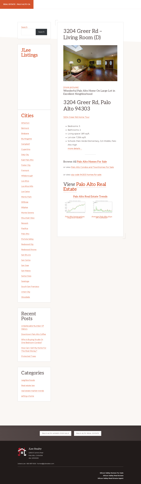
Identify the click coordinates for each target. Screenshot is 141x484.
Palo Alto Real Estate (84, 187)
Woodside (25, 297)
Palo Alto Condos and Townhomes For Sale (92, 167)
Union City (25, 292)
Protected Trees (28, 356)
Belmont (25, 128)
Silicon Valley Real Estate (113, 475)
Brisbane (25, 133)
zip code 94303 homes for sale (86, 175)
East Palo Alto (27, 160)
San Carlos (25, 260)
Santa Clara (26, 276)
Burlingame (26, 139)
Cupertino (25, 149)
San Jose (25, 265)
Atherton (25, 123)
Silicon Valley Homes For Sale (111, 473)
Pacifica (24, 228)
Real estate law (28, 385)
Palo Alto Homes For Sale (92, 161)
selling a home (27, 396)
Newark (24, 223)
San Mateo (26, 271)
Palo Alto (25, 234)
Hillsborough (27, 176)
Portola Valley (27, 239)
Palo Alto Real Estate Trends (90, 196)
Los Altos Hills (27, 186)
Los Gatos (25, 192)
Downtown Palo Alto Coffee (33, 334)
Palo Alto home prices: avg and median (75, 217)
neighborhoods (28, 380)
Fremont (25, 170)
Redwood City (27, 244)
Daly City (25, 155)
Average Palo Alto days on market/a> (102, 217)
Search (24, 27)
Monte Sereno (27, 213)
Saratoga (25, 281)
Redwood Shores (28, 250)
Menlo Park (26, 197)
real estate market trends (32, 391)
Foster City (26, 165)
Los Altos (25, 181)
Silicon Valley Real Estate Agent (110, 478)
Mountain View (27, 218)
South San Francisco (30, 287)
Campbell (25, 144)
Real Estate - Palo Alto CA (16, 4)
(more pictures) (71, 87)
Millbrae (24, 202)
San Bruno (26, 255)
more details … (75, 148)
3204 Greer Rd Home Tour (76, 117)
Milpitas (24, 207)
